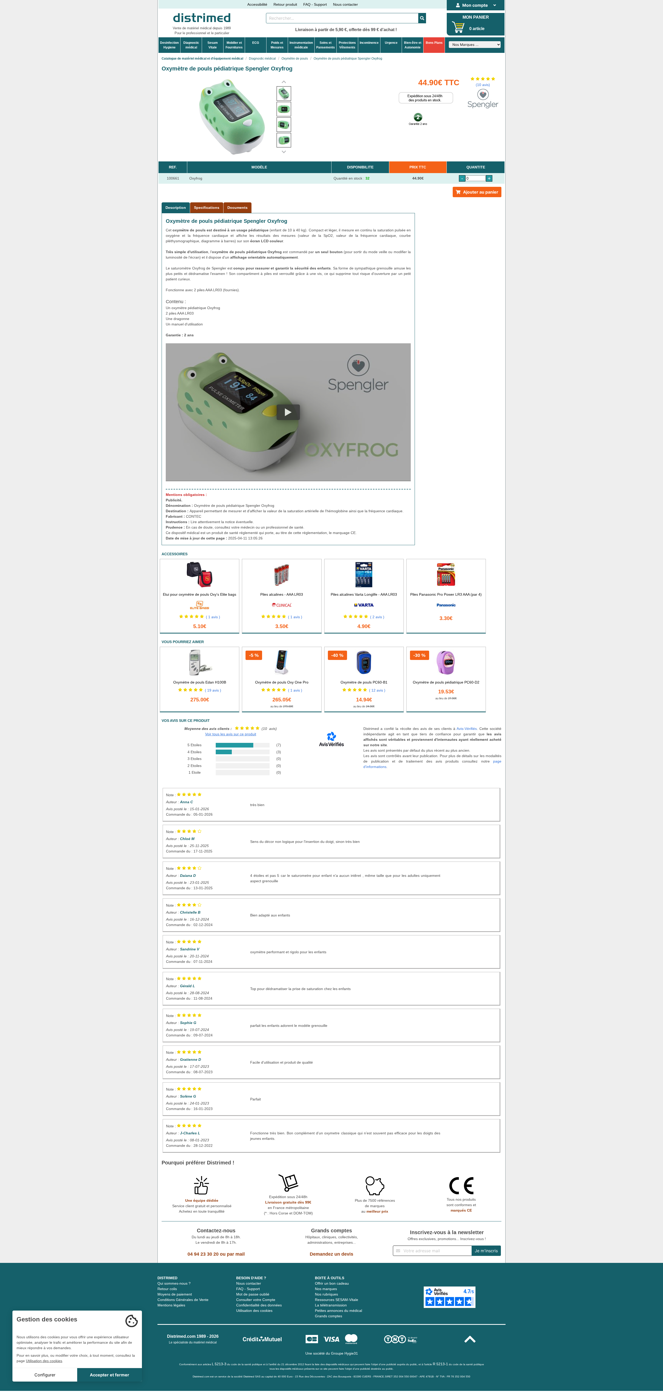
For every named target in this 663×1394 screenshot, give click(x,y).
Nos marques (326, 1289)
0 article (477, 28)
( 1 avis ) (213, 617)
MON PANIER (476, 17)
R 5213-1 (440, 1364)
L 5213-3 (219, 1364)
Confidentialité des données (259, 1305)
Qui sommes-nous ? (174, 1283)
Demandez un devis (331, 1254)
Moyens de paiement (174, 1294)
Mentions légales (171, 1305)
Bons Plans (434, 43)
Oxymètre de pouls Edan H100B (199, 682)
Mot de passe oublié (252, 1294)
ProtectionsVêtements (347, 45)
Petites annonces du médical (338, 1310)
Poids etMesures (277, 45)
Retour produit (285, 4)
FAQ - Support (315, 4)
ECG (255, 43)
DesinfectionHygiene (169, 45)
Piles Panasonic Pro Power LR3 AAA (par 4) (446, 594)
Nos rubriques (326, 1294)
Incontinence (369, 43)
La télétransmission (331, 1305)
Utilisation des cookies (254, 1310)
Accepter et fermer (109, 1374)
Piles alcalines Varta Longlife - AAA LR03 (364, 594)
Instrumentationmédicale (301, 45)
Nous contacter (345, 4)
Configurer (44, 1374)
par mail (236, 1254)
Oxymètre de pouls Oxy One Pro (281, 682)
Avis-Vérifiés (467, 729)
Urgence (391, 43)
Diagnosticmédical (191, 45)
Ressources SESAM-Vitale (336, 1300)
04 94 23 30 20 (203, 1254)
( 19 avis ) (213, 690)
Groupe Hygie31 (344, 1353)
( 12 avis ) (377, 690)
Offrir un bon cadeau (332, 1283)
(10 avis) (483, 85)
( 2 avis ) (377, 617)
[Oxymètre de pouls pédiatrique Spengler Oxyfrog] (284, 93)
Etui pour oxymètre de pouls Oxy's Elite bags (199, 594)
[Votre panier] (458, 27)
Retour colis (167, 1289)
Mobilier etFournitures (234, 45)
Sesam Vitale (212, 45)
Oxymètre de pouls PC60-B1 (364, 682)
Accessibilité (257, 4)
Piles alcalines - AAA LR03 (281, 594)
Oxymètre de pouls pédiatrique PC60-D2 (446, 682)
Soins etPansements (325, 45)
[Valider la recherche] (422, 18)
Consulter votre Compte (255, 1300)
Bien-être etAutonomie (412, 45)
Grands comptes (328, 1316)
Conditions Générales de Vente (182, 1300)
